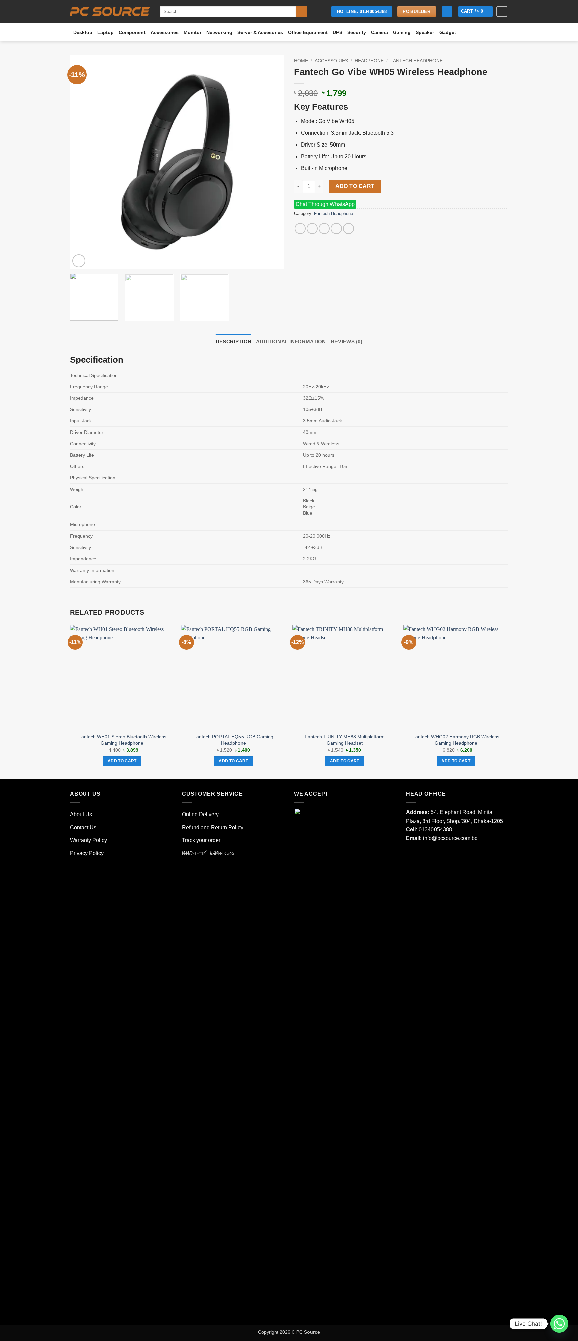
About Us (81, 814)
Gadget (447, 32)
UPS (337, 32)
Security (356, 32)
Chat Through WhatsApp (325, 204)
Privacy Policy (87, 853)
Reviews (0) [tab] (346, 341)
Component (132, 32)
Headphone (369, 60)
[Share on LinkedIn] (348, 228)
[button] (447, 11)
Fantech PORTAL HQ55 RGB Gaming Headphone (233, 740)
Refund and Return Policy (212, 827)
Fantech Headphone (416, 60)
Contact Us (83, 827)
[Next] (271, 161)
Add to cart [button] (122, 761)
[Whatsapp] (559, 1324)
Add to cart (355, 186)
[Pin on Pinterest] (336, 228)
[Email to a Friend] (324, 228)
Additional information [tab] (291, 341)
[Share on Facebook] (300, 228)
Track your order (201, 840)
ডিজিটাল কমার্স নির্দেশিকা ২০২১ (208, 853)
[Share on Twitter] (312, 228)
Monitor (192, 32)
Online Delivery (200, 814)
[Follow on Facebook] (501, 11)
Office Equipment (308, 32)
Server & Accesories (260, 32)
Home (301, 60)
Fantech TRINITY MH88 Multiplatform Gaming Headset (345, 740)
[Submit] (301, 11)
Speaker (425, 32)
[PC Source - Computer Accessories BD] (110, 11)
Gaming (402, 32)
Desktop (82, 32)
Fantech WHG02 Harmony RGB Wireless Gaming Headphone (455, 740)
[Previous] (83, 161)
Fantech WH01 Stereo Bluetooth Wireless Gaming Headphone (122, 740)
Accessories (165, 32)
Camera (379, 32)
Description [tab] (233, 341)
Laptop (105, 32)
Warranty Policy (88, 840)
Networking (219, 32)
